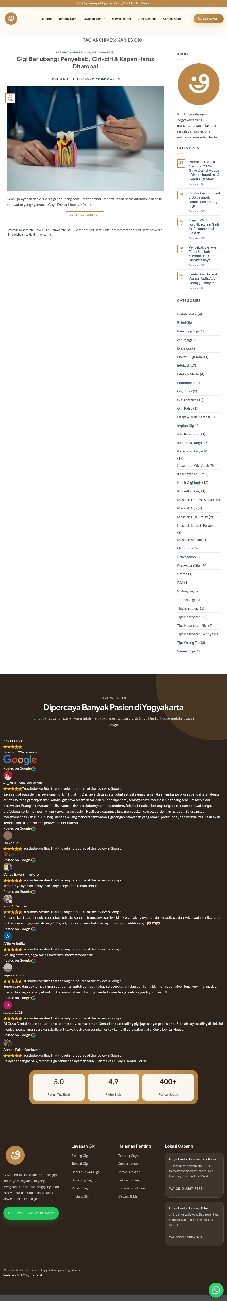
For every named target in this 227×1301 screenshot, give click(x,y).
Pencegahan (186, 557)
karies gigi (109, 230)
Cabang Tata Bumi (131, 1188)
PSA (180, 582)
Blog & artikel (147, 18)
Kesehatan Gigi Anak (193, 465)
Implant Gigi (81, 1196)
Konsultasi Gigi (188, 491)
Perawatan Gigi (103, 52)
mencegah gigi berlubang (133, 230)
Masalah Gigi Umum (192, 517)
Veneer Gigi (186, 651)
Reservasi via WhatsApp (31, 1213)
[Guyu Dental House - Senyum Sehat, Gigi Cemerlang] (17, 18)
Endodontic (186, 382)
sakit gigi (31, 234)
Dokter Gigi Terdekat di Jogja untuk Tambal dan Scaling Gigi (204, 199)
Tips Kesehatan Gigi (192, 625)
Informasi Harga (189, 442)
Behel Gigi (185, 322)
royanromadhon (107, 79)
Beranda (46, 18)
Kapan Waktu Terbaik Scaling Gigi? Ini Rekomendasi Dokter (204, 226)
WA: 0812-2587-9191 (185, 1188)
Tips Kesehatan (189, 617)
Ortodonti (185, 548)
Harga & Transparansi (193, 417)
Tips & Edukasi (188, 608)
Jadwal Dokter (121, 18)
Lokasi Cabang (129, 1180)
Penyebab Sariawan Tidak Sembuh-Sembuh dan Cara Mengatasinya (204, 253)
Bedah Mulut (187, 314)
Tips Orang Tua (188, 642)
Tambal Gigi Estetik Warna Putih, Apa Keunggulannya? (203, 278)
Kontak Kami (172, 18)
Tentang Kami (68, 18)
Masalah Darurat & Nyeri (196, 499)
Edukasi (183, 365)
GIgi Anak (184, 391)
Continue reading (85, 214)
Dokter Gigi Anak (190, 357)
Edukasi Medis (188, 374)
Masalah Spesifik (190, 539)
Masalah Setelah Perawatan (198, 525)
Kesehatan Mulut (190, 474)
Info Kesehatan (188, 434)
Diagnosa (184, 348)
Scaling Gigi (186, 591)
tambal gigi (45, 234)
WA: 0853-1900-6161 (185, 1237)
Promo (182, 574)
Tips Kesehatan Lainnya (195, 634)
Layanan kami (93, 18)
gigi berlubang (93, 230)
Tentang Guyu (128, 1156)
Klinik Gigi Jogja (189, 482)
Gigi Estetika (186, 400)
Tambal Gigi (186, 599)
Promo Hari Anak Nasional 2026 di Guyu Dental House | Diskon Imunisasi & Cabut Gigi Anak (204, 170)
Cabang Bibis (127, 1196)
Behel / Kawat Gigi (85, 1172)
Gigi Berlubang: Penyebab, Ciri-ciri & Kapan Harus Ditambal (85, 62)
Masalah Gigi (187, 508)
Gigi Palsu (184, 408)
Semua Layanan (129, 1164)
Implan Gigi (186, 425)
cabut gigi (184, 340)
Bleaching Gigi (188, 331)
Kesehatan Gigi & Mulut (73, 52)
